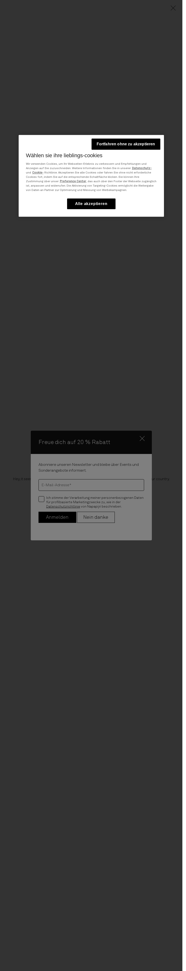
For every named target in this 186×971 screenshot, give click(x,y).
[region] (91, 176)
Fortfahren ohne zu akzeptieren (126, 144)
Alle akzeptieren (91, 204)
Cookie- (38, 172)
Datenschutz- (142, 168)
